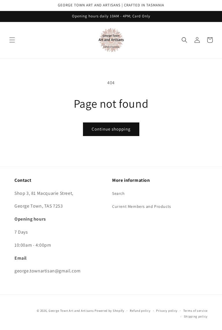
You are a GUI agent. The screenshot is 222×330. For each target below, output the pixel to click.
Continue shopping (111, 129)
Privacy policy (166, 311)
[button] (12, 40)
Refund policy (140, 311)
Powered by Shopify (109, 311)
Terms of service (195, 311)
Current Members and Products (141, 206)
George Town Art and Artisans (71, 311)
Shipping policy (196, 316)
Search (118, 193)
